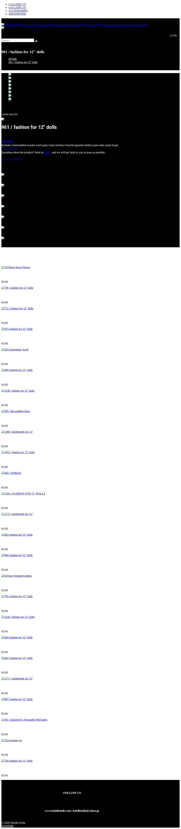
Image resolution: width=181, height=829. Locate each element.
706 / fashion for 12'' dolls (16, 295)
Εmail (47, 152)
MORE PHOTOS (9, 114)
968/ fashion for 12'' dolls (16, 562)
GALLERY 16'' (17, 7)
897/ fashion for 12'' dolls (16, 706)
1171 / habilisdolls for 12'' (16, 686)
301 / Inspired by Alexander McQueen (24, 727)
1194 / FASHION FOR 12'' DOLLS (22, 501)
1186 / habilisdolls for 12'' (16, 439)
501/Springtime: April (14, 357)
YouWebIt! (7, 825)
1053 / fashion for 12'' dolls (17, 460)
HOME (12, 59)
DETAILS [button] (7, 141)
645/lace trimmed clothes (16, 583)
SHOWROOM (17, 13)
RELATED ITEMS (12, 159)
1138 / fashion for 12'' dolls (17, 398)
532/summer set (10, 747)
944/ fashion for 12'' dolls (16, 645)
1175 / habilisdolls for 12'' (16, 521)
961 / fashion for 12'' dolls (22, 62)
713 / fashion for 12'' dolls (16, 316)
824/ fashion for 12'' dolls (16, 542)
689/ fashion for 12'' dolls (16, 377)
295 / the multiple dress (15, 418)
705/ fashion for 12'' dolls (16, 603)
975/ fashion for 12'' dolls (16, 336)
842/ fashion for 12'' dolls (16, 665)
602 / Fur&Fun (10, 480)
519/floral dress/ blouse (15, 274)
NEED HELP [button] (9, 148)
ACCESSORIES (18, 10)
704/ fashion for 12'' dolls (16, 768)
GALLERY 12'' (17, 4)
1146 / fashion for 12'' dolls (17, 624)
